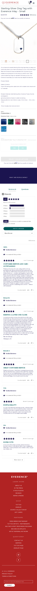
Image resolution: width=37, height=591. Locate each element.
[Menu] (33, 3)
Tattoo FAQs (18, 545)
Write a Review (18, 228)
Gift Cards (18, 512)
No (23, 148)
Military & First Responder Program (18, 526)
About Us (18, 485)
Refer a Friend (18, 495)
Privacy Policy (7, 573)
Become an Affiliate (18, 529)
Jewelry (18, 507)
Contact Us (18, 540)
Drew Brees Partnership (18, 521)
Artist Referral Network (18, 531)
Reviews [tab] (12, 189)
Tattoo (18, 504)
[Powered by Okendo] (6, 194)
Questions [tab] (24, 189)
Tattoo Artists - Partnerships (18, 523)
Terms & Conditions (9, 576)
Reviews (18, 493)
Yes (14, 148)
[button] (28, 15)
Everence (11, 571)
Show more (17, 460)
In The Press (18, 488)
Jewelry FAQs (18, 548)
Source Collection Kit (18, 509)
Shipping (19, 543)
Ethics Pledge (18, 490)
